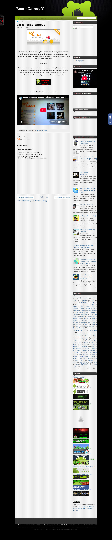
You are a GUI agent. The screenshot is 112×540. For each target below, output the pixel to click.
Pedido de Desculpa (89, 350)
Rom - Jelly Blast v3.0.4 (86, 204)
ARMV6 (84, 303)
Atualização (79, 304)
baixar (81, 306)
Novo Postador (77, 348)
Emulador (75, 322)
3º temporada (84, 297)
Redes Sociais (84, 356)
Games (23, 18)
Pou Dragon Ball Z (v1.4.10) (88, 216)
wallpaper (75, 368)
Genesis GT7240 (77, 335)
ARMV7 (94, 303)
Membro (75, 344)
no (80, 344)
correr (87, 312)
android (86, 299)
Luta (80, 342)
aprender (75, 302)
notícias (93, 346)
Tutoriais (34, 18)
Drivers (93, 320)
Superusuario (91, 360)
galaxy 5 (94, 324)
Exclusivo (83, 322)
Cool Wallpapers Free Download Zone (82, 524)
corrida (93, 312)
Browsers (75, 308)
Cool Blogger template (53, 524)
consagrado (94, 310)
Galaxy (86, 324)
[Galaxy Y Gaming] (78, 377)
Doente (93, 318)
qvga (88, 354)
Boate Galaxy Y (30, 9)
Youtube (85, 368)
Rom (74, 358)
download (75, 320)
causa (95, 308)
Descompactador (91, 316)
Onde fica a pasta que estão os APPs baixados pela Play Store (88, 190)
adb (75, 299)
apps (92, 301)
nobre (85, 344)
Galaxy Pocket (78, 328)
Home (17, 18)
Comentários (23, 137)
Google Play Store (87, 335)
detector (75, 318)
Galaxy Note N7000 (90, 326)
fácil (89, 322)
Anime (93, 299)
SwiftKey (75, 362)
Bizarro (87, 306)
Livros (57, 18)
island (81, 339)
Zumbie (91, 368)
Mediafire (93, 342)
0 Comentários (25, 140)
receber (93, 354)
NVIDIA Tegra (86, 348)
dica (80, 318)
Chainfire (76, 310)
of (73, 350)
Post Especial (93, 352)
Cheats (83, 310)
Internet (75, 339)
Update (76, 366)
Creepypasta (43, 18)
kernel (93, 339)
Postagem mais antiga (62, 197)
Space (76, 360)
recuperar (75, 356)
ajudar (80, 299)
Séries (89, 358)
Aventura (87, 304)
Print (80, 354)
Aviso (93, 304)
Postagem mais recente (25, 197)
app (80, 301)
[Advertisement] (85, 42)
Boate (93, 306)
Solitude (95, 358)
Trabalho (77, 364)
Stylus (82, 360)
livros (88, 340)
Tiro (91, 362)
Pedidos (51, 18)
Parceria (63, 18)
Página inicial (44, 197)
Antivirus (75, 301)
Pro (84, 354)
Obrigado (93, 348)
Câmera (82, 308)
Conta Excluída (79, 312)
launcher (75, 340)
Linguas (33, 27)
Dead (90, 314)
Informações (86, 337)
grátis (95, 335)
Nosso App (92, 344)
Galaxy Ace (78, 326)
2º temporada (76, 297)
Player (85, 352)
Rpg (84, 358)
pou (75, 354)
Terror (85, 362)
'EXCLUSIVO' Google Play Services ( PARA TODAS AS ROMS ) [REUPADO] (88, 261)
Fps (81, 324)
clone (88, 310)
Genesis (92, 333)
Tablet (80, 362)
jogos (86, 339)
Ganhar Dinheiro (83, 333)
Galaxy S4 (92, 328)
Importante (77, 337)
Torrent (95, 362)
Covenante (75, 314)
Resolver (93, 356)
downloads (84, 320)
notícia (75, 346)
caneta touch (89, 308)
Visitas (93, 366)
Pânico (78, 350)
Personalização (77, 352)
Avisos (75, 306)
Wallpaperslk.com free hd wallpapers (63, 526)
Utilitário (82, 366)
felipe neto (75, 324)
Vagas (88, 366)
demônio (81, 316)
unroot (95, 364)
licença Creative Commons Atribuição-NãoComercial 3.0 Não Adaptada (83, 508)
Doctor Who (86, 318)
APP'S (28, 18)
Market (86, 342)
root (80, 358)
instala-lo (93, 337)
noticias (84, 346)
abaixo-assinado (93, 297)
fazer (94, 322)
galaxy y (27, 27)
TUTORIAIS (85, 364)
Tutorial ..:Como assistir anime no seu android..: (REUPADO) (86, 277)
